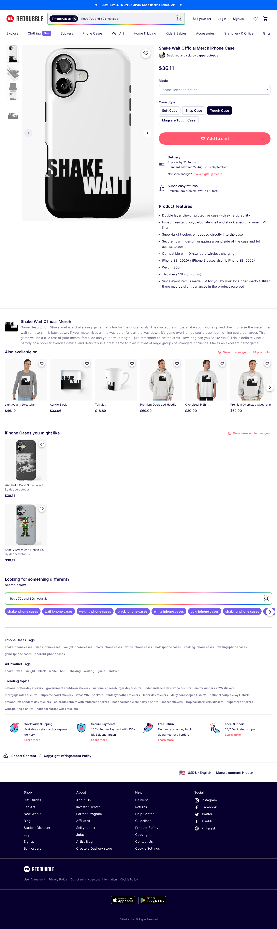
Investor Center (88, 807)
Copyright (143, 835)
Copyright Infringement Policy (67, 756)
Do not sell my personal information (93, 879)
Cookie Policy (129, 879)
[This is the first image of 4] (28, 133)
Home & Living (145, 33)
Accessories (205, 33)
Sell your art (85, 828)
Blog (27, 821)
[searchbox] (138, 598)
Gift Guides (32, 800)
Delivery (141, 800)
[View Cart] (266, 19)
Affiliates (83, 821)
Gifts (267, 33)
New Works (32, 814)
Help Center (144, 814)
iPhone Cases (15, 640)
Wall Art (118, 33)
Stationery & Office (238, 33)
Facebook (209, 807)
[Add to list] (146, 53)
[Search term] (179, 19)
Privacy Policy (57, 879)
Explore (12, 33)
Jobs (80, 835)
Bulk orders (32, 848)
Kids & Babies (176, 33)
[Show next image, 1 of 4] (147, 133)
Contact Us (144, 841)
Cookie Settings (147, 848)
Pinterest (208, 828)
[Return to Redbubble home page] (24, 19)
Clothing (38, 33)
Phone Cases (92, 33)
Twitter (207, 814)
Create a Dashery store (94, 848)
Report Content (23, 756)
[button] (138, 4)
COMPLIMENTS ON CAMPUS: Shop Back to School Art (138, 4)
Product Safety (146, 828)
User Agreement (34, 879)
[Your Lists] (255, 19)
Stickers (67, 33)
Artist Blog (84, 841)
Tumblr (207, 821)
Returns (141, 807)
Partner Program (89, 814)
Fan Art (29, 807)
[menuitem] (12, 33)
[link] (23, 611)
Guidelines (143, 821)
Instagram (209, 800)
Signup (29, 841)
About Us (83, 800)
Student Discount (37, 828)
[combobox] (116, 18)
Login (28, 835)
